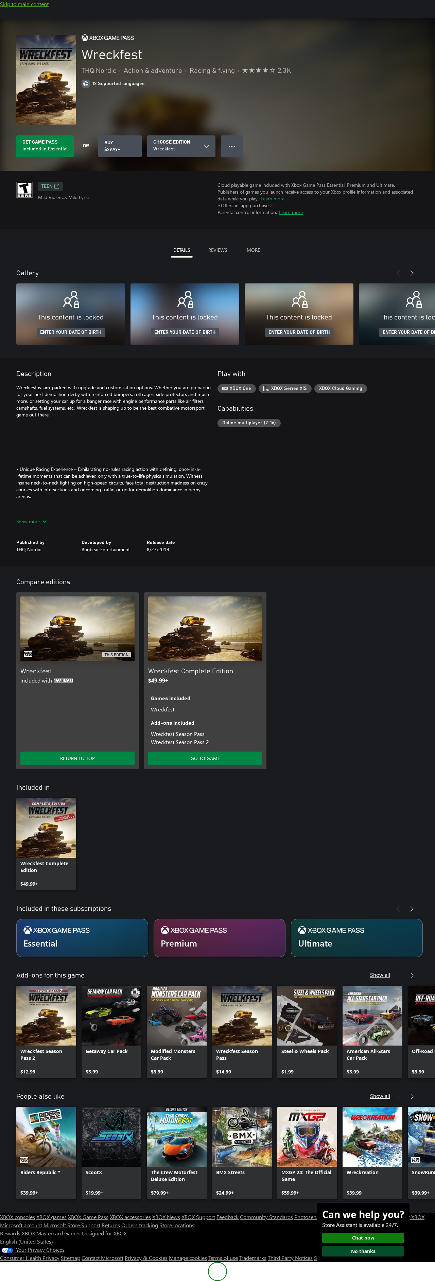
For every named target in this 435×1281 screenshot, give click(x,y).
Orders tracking (139, 1225)
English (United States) (26, 1241)
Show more (28, 521)
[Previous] (398, 273)
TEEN (47, 186)
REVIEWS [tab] (217, 250)
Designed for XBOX (104, 1233)
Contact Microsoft (102, 1257)
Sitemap (70, 1257)
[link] (46, 844)
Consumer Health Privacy (29, 1257)
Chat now (363, 1237)
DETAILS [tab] (181, 250)
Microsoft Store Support (72, 1225)
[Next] (412, 273)
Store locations (176, 1225)
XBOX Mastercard (42, 1233)
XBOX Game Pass (88, 1216)
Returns (111, 1225)
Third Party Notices (290, 1257)
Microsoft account (21, 1225)
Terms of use (223, 1257)
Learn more (272, 198)
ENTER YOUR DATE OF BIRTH (71, 332)
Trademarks (252, 1257)
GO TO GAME (205, 758)
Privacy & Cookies (146, 1257)
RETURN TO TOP (77, 758)
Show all (380, 974)
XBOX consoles (17, 1216)
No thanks (363, 1251)
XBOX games (51, 1216)
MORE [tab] (253, 250)
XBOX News (166, 1216)
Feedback (227, 1216)
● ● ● (232, 146)
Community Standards (266, 1216)
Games (72, 1233)
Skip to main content (24, 3)
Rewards (10, 1233)
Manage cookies (188, 1257)
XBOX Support (198, 1216)
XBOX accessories (130, 1216)
